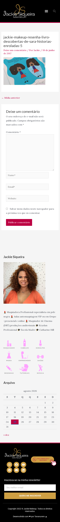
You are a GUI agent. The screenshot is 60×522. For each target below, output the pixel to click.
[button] (46, 11)
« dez (6, 435)
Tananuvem (39, 516)
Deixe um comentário (15, 50)
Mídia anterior (11, 97)
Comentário (13, 132)
